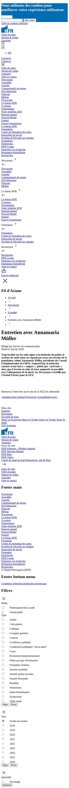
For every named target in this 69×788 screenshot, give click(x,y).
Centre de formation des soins (16, 132)
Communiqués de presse (13, 88)
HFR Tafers (7, 457)
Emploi (5, 120)
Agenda (5, 85)
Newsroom (7, 79)
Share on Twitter (30, 419)
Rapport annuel (9, 114)
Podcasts (5, 94)
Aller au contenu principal (14, 23)
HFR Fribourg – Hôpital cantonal (18, 448)
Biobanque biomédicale (13, 152)
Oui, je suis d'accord (12, 20)
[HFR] (7, 31)
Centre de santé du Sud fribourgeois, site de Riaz (26, 460)
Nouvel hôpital (8, 117)
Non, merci (30, 20)
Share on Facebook (11, 419)
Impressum (40, 583)
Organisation (7, 108)
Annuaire (6, 40)
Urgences (6, 58)
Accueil (12, 297)
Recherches (7, 143)
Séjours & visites (9, 37)
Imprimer (11, 425)
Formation (6, 540)
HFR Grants (7, 146)
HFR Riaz (6, 454)
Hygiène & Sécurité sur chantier (17, 138)
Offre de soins (8, 34)
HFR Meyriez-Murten (12, 451)
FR (2, 47)
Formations (7, 129)
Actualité (12, 312)
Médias (5, 97)
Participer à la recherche (13, 149)
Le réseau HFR (9, 103)
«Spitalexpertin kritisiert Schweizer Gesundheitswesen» (29, 397)
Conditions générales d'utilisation (18, 583)
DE (9, 52)
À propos (6, 106)
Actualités (6, 82)
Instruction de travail (11, 135)
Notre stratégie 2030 (11, 111)
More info (7, 17)
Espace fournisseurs (11, 123)
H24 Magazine (8, 91)
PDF (4, 425)
